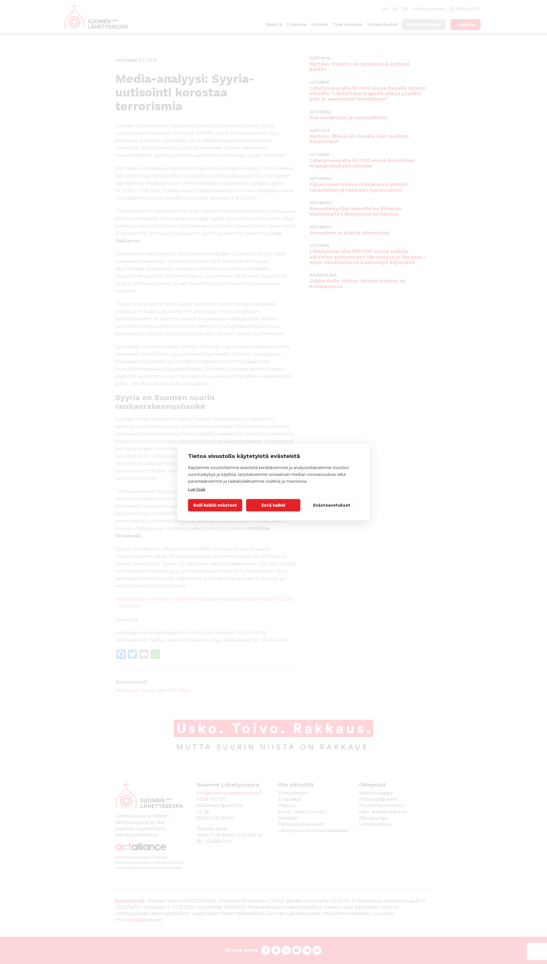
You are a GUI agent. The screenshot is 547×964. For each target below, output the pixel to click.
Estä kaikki (273, 505)
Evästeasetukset (331, 505)
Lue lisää (196, 489)
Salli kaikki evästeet (215, 505)
